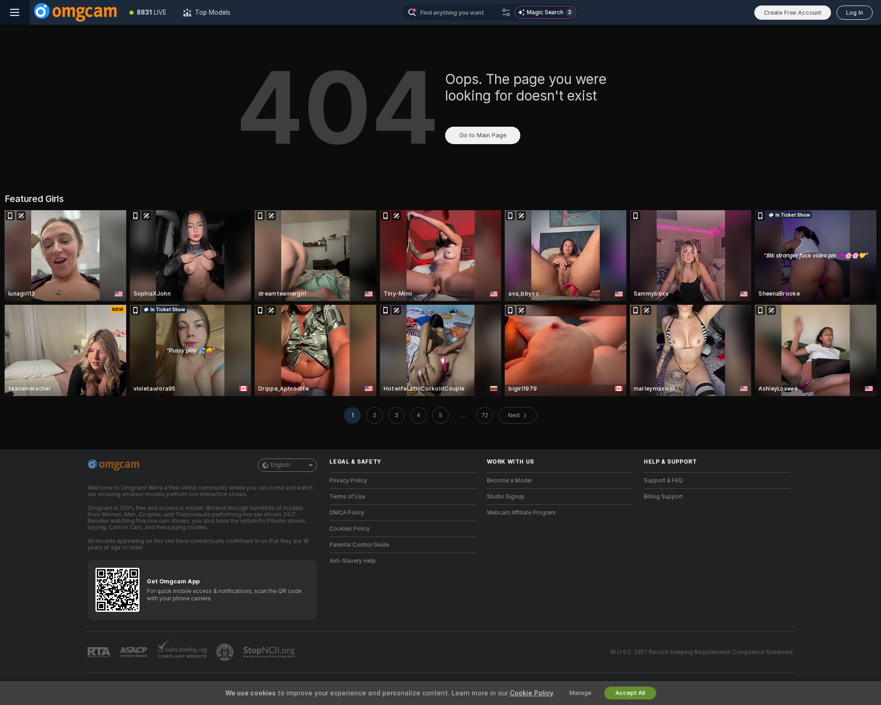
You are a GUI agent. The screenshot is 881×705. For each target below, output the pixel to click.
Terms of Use (347, 496)
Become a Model (509, 480)
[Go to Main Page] (75, 12)
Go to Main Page (482, 135)
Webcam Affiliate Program (521, 512)
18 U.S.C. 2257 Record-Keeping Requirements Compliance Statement (701, 652)
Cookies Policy (349, 529)
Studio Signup (505, 496)
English (280, 465)
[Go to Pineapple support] (225, 652)
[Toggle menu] (14, 12)
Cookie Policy (531, 693)
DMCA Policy (346, 512)
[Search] (506, 12)
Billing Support (663, 496)
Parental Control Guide (359, 545)
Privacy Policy (348, 480)
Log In (854, 12)
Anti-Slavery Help (352, 561)
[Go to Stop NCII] (270, 652)
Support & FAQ (663, 480)
